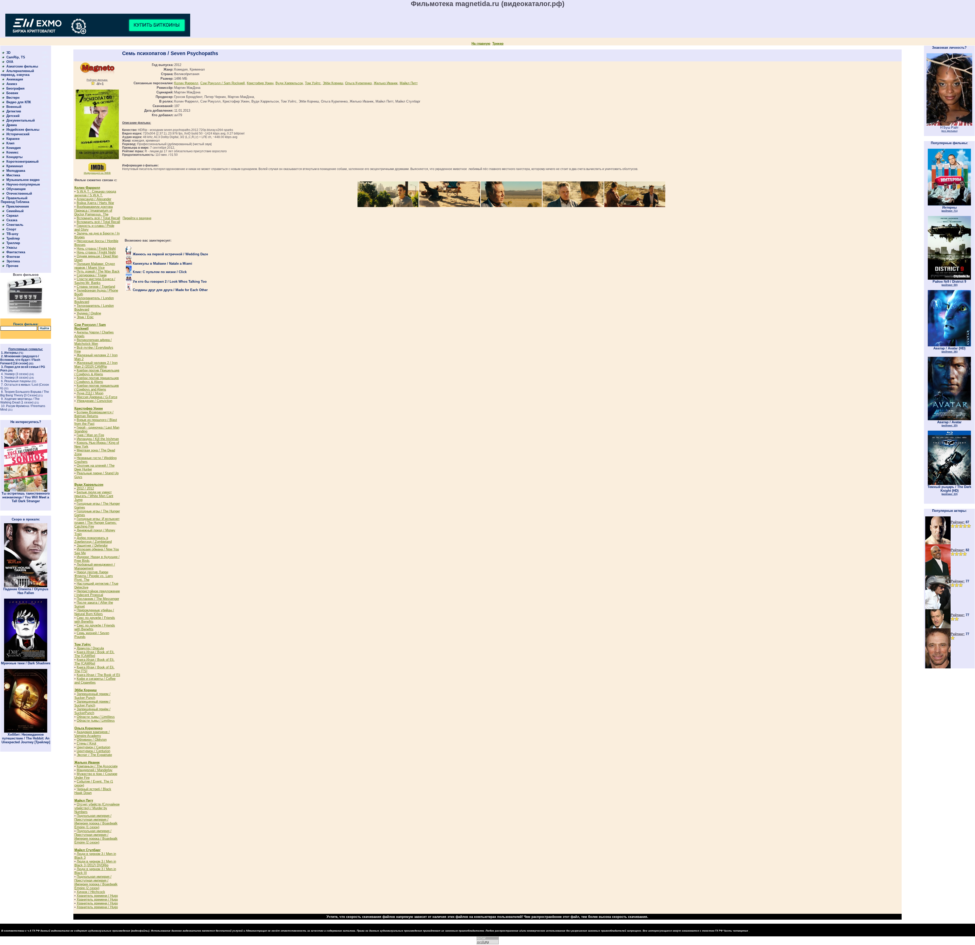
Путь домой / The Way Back (98, 271)
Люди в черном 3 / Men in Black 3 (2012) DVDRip (95, 863)
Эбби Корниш (85, 690)
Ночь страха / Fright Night (96, 248)
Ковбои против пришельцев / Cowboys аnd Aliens (96, 387)
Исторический (17, 134)
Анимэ (11, 84)
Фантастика (15, 252)
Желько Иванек (87, 762)
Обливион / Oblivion (92, 739)
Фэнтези (13, 257)
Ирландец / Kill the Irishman (98, 439)
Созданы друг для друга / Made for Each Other (170, 290)
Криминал (14, 166)
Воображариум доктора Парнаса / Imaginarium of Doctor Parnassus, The (93, 210)
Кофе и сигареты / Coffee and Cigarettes (95, 680)
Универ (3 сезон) (16, 374)
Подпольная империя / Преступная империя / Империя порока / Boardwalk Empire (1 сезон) (96, 821)
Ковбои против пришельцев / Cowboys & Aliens (96, 380)
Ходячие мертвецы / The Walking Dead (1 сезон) (20, 400)
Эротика (13, 261)
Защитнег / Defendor (92, 545)
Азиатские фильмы (22, 66)
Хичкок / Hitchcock (91, 892)
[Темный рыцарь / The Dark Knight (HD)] (949, 484)
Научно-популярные (23, 184)
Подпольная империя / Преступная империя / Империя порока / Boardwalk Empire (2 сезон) (96, 836)
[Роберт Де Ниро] (938, 627)
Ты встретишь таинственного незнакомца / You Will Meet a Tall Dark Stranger (26, 497)
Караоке (13, 139)
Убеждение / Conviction (94, 401)
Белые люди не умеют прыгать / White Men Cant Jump (93, 496)
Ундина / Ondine (89, 313)
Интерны (11, 353)
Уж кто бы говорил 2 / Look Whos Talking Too (169, 281)
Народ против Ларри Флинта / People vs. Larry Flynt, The (93, 576)
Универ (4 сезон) (16, 377)
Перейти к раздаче (137, 218)
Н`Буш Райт (949, 129)
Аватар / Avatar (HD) (949, 349)
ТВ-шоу (12, 234)
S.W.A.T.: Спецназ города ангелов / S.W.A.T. (95, 193)
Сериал (12, 215)
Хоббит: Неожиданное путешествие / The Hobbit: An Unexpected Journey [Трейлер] (26, 738)
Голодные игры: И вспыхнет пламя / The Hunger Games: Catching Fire (97, 522)
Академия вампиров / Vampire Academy (92, 734)
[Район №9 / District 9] (949, 278)
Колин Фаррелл (87, 188)
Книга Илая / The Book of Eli (98, 675)
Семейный (15, 211)
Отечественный (19, 193)
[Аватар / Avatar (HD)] (949, 345)
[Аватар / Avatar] (949, 419)
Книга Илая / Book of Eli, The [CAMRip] (94, 654)
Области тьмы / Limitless (96, 717)
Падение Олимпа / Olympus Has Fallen (25, 591)
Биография (15, 88)
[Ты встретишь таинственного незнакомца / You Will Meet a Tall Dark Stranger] (25, 490)
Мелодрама (15, 171)
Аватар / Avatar (949, 423)
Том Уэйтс (82, 644)
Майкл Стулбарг (87, 850)
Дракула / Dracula (90, 648)
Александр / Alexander (94, 199)
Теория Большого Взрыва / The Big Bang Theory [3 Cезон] (24, 393)
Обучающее (16, 189)
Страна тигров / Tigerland (96, 287)
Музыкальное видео (23, 180)
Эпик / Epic (85, 317)
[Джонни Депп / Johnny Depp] (938, 608)
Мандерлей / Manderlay (94, 770)
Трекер (497, 43)
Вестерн (13, 97)
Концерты (14, 157)
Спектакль (14, 225)
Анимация (14, 79)
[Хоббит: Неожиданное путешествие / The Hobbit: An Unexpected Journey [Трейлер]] (25, 731)
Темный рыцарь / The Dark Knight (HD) (949, 490)
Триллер (13, 243)
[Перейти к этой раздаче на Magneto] (97, 73)
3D (8, 53)
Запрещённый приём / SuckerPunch (92, 711)
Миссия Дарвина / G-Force (97, 397)
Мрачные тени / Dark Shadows (25, 663)
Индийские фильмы (22, 129)
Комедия (13, 148)
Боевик (12, 93)
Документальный (20, 120)
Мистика (13, 175)
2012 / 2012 (85, 488)
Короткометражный (22, 161)
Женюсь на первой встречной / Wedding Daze (170, 254)
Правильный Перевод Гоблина (15, 200)
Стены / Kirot (86, 743)
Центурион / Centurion (93, 747)
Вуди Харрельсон (88, 484)
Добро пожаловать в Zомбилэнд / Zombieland (93, 540)
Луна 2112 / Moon (90, 393)
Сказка (11, 220)
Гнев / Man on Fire (90, 435)
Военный (13, 107)
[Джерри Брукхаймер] (938, 667)
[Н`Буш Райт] (949, 124)
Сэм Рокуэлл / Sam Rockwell (222, 83)
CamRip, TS (15, 57)
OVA (9, 62)
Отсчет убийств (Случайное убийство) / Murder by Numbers (97, 808)
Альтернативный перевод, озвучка (17, 73)
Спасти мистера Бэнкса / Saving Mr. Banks (94, 281)
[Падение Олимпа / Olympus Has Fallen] (25, 586)
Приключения (17, 206)
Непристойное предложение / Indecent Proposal (97, 593)
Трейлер (13, 238)
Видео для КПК (18, 102)
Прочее (12, 266)
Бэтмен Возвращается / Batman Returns (93, 414)
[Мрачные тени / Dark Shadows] (25, 660)
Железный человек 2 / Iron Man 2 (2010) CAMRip (96, 364)
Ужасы (11, 247)
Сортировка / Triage (92, 275)
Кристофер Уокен (88, 408)
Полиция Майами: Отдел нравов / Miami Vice (94, 265)
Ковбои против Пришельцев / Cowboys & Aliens (96, 372)
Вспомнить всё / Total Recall (98, 218)
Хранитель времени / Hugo (97, 896)
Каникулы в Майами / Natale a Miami (162, 263)
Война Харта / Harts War (95, 203)
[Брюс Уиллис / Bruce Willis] (938, 543)
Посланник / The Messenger (98, 599)
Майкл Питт (83, 800)
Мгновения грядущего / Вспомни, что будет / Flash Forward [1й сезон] (20, 360)
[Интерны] (949, 204)
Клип (10, 143)
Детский (13, 116)
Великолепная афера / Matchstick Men (93, 342)
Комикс (12, 152)
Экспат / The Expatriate (94, 755)
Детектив (13, 111)
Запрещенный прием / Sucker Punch (92, 696)
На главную (481, 43)
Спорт (11, 229)
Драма (11, 125)
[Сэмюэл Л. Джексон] (938, 574)
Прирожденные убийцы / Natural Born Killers (94, 612)
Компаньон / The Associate (97, 766)
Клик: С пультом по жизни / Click (159, 272)
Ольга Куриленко (88, 728)
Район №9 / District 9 (949, 283)
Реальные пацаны (17, 381)
